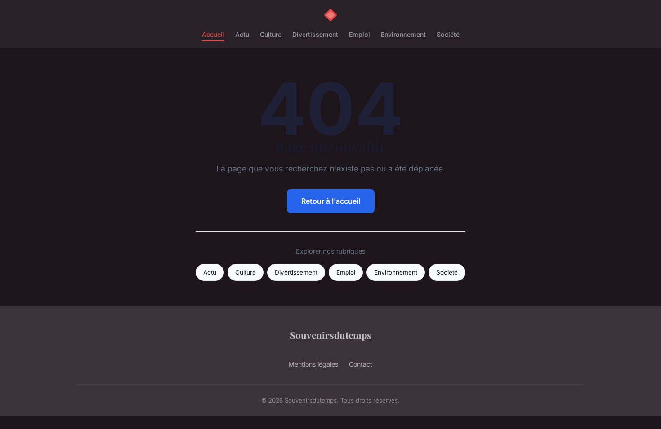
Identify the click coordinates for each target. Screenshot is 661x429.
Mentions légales (313, 364)
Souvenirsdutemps (330, 334)
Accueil (213, 34)
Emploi (359, 34)
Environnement (403, 34)
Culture (270, 34)
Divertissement (315, 34)
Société (448, 34)
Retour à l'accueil (330, 201)
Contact (360, 364)
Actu (242, 34)
